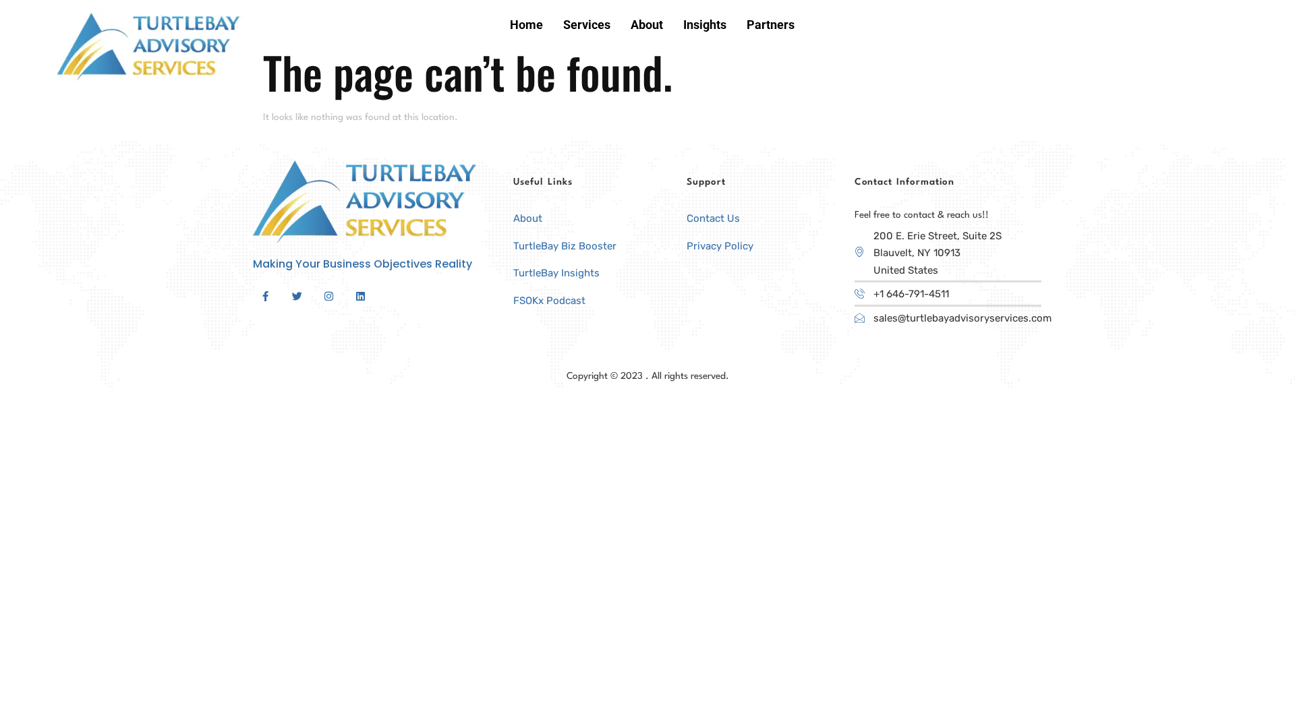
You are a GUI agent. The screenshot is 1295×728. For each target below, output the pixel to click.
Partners (771, 25)
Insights (704, 25)
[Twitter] (297, 296)
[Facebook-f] (265, 296)
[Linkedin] (360, 296)
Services (586, 25)
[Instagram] (328, 296)
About (647, 25)
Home (526, 25)
